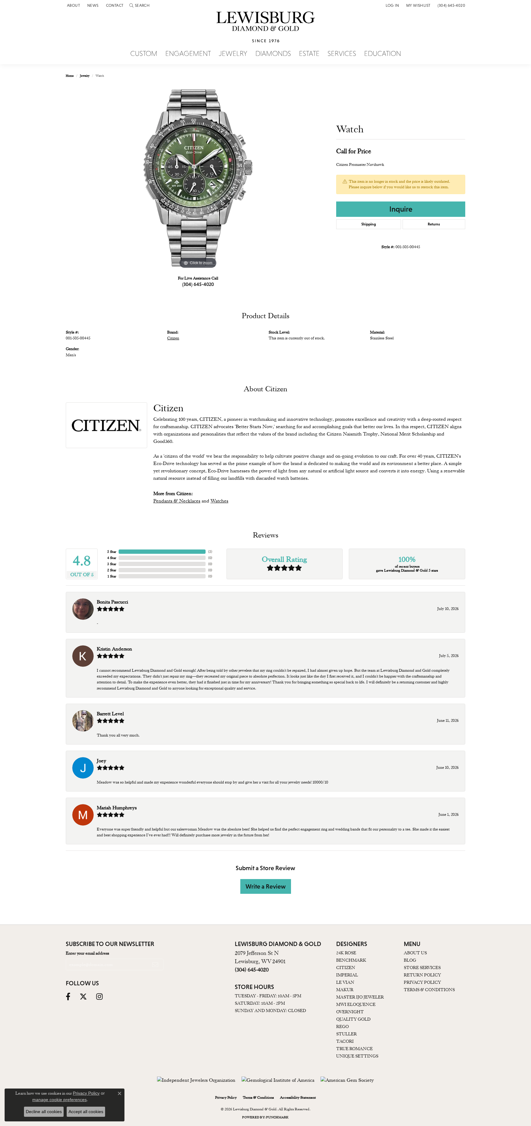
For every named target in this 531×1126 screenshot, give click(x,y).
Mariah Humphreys (117, 808)
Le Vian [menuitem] (345, 982)
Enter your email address (87, 953)
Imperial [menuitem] (347, 975)
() (210, 551)
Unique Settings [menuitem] (357, 1056)
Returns (434, 224)
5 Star (111, 551)
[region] (198, 178)
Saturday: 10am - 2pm (260, 1003)
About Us (415, 953)
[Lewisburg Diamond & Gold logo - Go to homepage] (266, 30)
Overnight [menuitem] (350, 1012)
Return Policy (422, 975)
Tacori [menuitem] (345, 1041)
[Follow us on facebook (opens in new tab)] (68, 996)
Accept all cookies (86, 1111)
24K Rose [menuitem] (346, 953)
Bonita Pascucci (112, 602)
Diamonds (273, 53)
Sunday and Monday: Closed (270, 1010)
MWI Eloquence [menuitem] (356, 1004)
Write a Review (266, 886)
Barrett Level (110, 714)
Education (382, 53)
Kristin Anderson (114, 649)
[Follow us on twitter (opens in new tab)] (83, 996)
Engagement (188, 53)
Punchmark (277, 1117)
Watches (219, 501)
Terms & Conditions (429, 989)
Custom (143, 53)
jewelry (84, 76)
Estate (309, 53)
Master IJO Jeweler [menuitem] (360, 997)
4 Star (111, 557)
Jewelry (233, 53)
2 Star (111, 570)
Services (342, 53)
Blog (410, 960)
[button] (139, 5)
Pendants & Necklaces (176, 501)
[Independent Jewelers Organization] (196, 1080)
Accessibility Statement (298, 1097)
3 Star (111, 563)
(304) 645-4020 (198, 284)
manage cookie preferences (59, 1099)
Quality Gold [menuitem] (353, 1019)
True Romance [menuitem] (354, 1048)
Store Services (422, 967)
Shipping (368, 224)
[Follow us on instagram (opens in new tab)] (99, 996)
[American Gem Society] (347, 1080)
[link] (73, 5)
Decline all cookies (44, 1111)
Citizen (173, 338)
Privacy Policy (422, 982)
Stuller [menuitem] (346, 1034)
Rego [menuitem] (342, 1026)
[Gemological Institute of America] (278, 1080)
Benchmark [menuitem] (351, 960)
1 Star (112, 576)
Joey (101, 761)
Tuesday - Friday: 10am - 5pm (268, 996)
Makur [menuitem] (344, 989)
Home (70, 76)
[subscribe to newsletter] (155, 964)
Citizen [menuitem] (345, 967)
